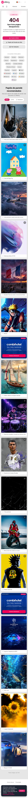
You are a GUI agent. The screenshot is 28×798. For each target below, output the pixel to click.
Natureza (21, 57)
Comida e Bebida (17, 63)
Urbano (6, 60)
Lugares (14, 70)
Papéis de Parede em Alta (15, 42)
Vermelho (8, 73)
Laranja (22, 76)
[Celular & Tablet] (6, 6)
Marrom (7, 76)
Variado (14, 57)
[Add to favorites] (24, 106)
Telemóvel (20, 99)
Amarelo (23, 6)
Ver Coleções (15, 46)
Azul (15, 73)
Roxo (14, 80)
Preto (21, 70)
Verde (22, 73)
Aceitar (22, 790)
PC (13, 99)
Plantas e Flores (11, 67)
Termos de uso (10, 782)
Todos (7, 99)
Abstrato (14, 6)
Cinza (14, 76)
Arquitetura (14, 60)
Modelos (8, 63)
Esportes (7, 70)
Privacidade (18, 782)
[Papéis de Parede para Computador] (3, 6)
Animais (21, 60)
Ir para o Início (15, 38)
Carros (19, 67)
